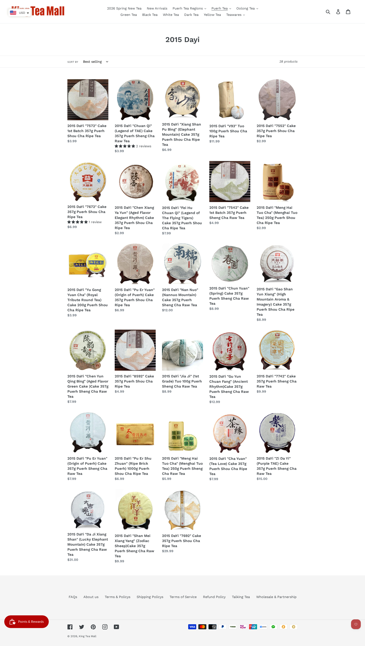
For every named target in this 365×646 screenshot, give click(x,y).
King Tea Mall (87, 636)
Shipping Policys (150, 597)
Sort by (72, 61)
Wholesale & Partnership (276, 597)
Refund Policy (214, 597)
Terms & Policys (117, 597)
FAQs (73, 597)
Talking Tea (241, 597)
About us (90, 597)
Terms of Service (183, 597)
